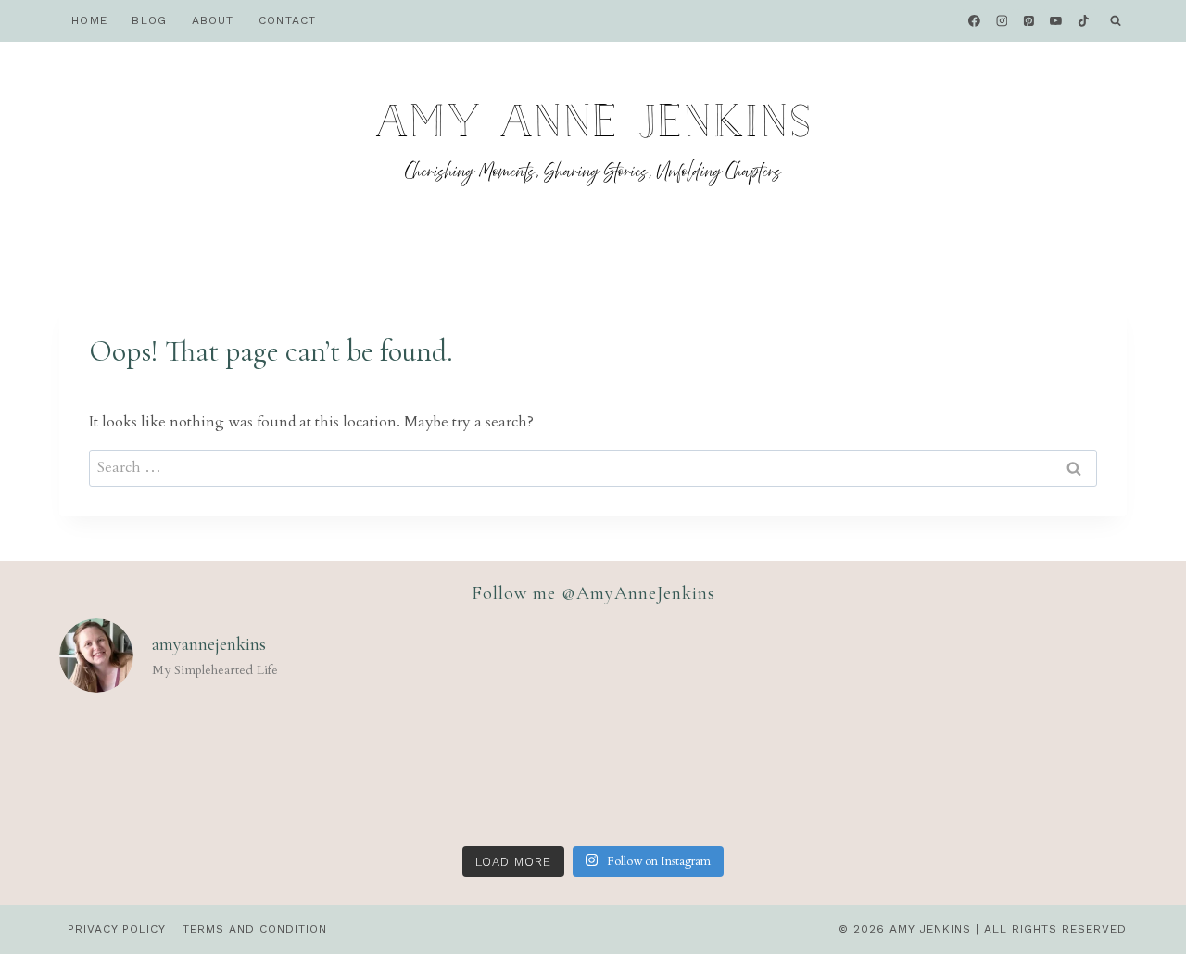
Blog (149, 20)
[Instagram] (1002, 21)
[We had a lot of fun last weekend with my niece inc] (808, 773)
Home (89, 20)
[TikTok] (1083, 21)
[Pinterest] (1029, 21)
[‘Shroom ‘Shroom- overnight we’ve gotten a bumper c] (377, 773)
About (213, 20)
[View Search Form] (1115, 21)
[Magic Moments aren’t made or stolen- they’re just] (1024, 773)
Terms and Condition (255, 928)
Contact (287, 20)
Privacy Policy (117, 928)
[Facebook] (975, 21)
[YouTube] (1056, 21)
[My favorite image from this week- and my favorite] (593, 773)
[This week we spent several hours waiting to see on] (162, 773)
